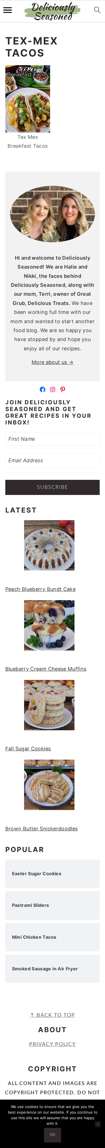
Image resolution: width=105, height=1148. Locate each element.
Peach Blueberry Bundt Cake (40, 589)
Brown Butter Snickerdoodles (41, 829)
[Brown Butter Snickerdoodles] (49, 788)
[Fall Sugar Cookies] (49, 708)
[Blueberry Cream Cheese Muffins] (49, 628)
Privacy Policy (52, 1044)
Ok (52, 1135)
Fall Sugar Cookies (28, 749)
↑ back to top (52, 1015)
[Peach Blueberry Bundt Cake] (49, 548)
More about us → (52, 362)
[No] (98, 1124)
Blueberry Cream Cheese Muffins (46, 669)
